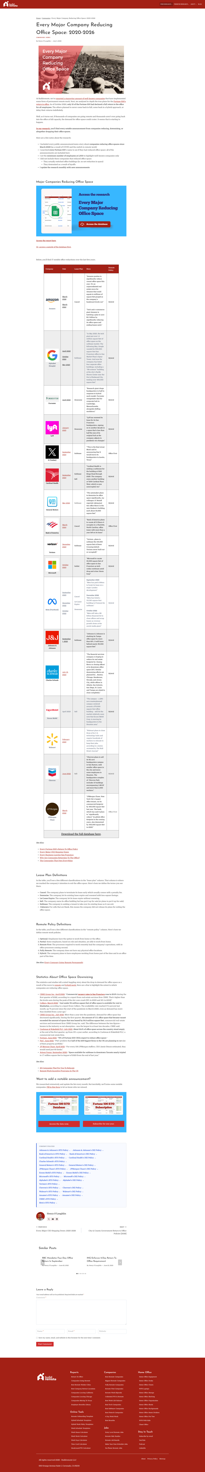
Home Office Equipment (148, 1377)
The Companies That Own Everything (56, 861)
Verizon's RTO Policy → (49, 1184)
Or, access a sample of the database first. (53, 247)
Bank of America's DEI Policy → (83, 1154)
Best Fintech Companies (114, 1412)
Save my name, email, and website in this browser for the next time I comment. (70, 1338)
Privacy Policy (152, 1459)
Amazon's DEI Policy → (72, 1195)
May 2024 (66, 503)
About (143, 1459)
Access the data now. (59, 1124)
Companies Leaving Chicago (81, 1396)
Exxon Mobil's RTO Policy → (51, 1173)
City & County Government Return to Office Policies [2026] (107, 1230)
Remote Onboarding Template (82, 1416)
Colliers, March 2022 (49, 1003)
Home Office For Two (147, 1416)
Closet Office (143, 1424)
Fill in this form (53, 1087)
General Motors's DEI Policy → (82, 1165)
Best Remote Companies (114, 1377)
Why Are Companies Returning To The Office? (60, 858)
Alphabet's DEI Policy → (73, 1180)
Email (71, 1331)
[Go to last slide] (43, 1262)
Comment (41, 1298)
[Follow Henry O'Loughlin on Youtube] (53, 1219)
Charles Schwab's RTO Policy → (53, 1161)
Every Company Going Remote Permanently (63, 963)
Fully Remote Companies (114, 1385)
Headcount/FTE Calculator (81, 1448)
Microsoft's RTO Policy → (50, 1177)
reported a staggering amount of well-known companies (80, 99)
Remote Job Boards (112, 1440)
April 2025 (66, 351)
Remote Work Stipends (113, 1393)
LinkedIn (142, 1448)
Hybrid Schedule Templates (81, 1420)
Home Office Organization (148, 1400)
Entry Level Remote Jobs (114, 1432)
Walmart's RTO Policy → (50, 1192)
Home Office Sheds (146, 1404)
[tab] (77, 1273)
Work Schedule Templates (80, 1428)
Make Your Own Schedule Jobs (116, 1444)
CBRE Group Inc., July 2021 (52, 1015)
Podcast (142, 1444)
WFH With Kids (144, 1420)
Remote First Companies (114, 1389)
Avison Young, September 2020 (53, 1052)
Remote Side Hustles (112, 1436)
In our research (43, 129)
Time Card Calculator (79, 1444)
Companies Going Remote (80, 1381)
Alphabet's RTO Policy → (50, 1180)
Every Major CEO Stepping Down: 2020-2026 (56, 1229)
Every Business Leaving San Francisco (57, 855)
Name (40, 1331)
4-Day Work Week (111, 1416)
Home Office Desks (146, 1381)
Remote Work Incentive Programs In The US (59, 1071)
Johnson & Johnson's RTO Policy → (55, 1150)
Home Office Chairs (146, 1385)
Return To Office (77, 1377)
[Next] (120, 1262)
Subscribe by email (146, 1436)
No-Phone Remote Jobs (113, 1448)
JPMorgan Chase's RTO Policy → (53, 1169)
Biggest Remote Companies (115, 1381)
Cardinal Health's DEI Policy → (82, 1158)
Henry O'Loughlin (44, 41)
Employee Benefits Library (81, 1404)
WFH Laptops (144, 1389)
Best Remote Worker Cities (81, 1385)
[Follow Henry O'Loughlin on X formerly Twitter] (49, 1219)
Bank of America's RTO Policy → (53, 1154)
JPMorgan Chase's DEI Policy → (84, 1169)
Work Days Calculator (79, 1440)
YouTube (142, 1440)
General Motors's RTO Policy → (53, 1165)
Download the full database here (81, 834)
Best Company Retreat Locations (83, 1389)
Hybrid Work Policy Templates (82, 1424)
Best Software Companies (114, 1408)
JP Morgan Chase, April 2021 (52, 1047)
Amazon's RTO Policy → (49, 1195)
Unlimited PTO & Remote (114, 1396)
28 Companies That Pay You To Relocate (57, 1068)
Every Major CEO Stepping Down (54, 852)
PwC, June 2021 (47, 1041)
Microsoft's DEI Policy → (75, 1177)
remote (58, 985)
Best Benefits (110, 1420)
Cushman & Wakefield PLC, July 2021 (56, 1029)
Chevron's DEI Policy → (73, 1188)
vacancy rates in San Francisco (91, 994)
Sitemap (162, 1459)
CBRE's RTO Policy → (48, 1199)
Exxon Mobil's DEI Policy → (78, 1173)
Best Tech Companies (113, 1404)
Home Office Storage (146, 1393)
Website (102, 1331)
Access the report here (46, 241)
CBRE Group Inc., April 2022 (52, 994)
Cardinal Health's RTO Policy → (53, 1158)
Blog (200, 4)
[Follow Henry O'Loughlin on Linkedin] (57, 1219)
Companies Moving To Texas (81, 1400)
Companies (40, 37)
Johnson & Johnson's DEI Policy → (88, 1150)
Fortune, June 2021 (48, 1038)
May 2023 (66, 365)
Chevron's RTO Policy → (50, 1188)
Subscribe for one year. (103, 1124)
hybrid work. (70, 985)
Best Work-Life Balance (113, 1400)
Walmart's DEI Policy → (73, 1192)
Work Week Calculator (79, 1436)
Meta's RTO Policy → (48, 1203)
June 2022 (66, 774)
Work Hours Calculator (79, 1432)
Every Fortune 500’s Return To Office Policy (59, 849)
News (48, 37)
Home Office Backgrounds (148, 1408)
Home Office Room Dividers (149, 1412)
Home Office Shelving (147, 1396)
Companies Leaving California (82, 1393)
